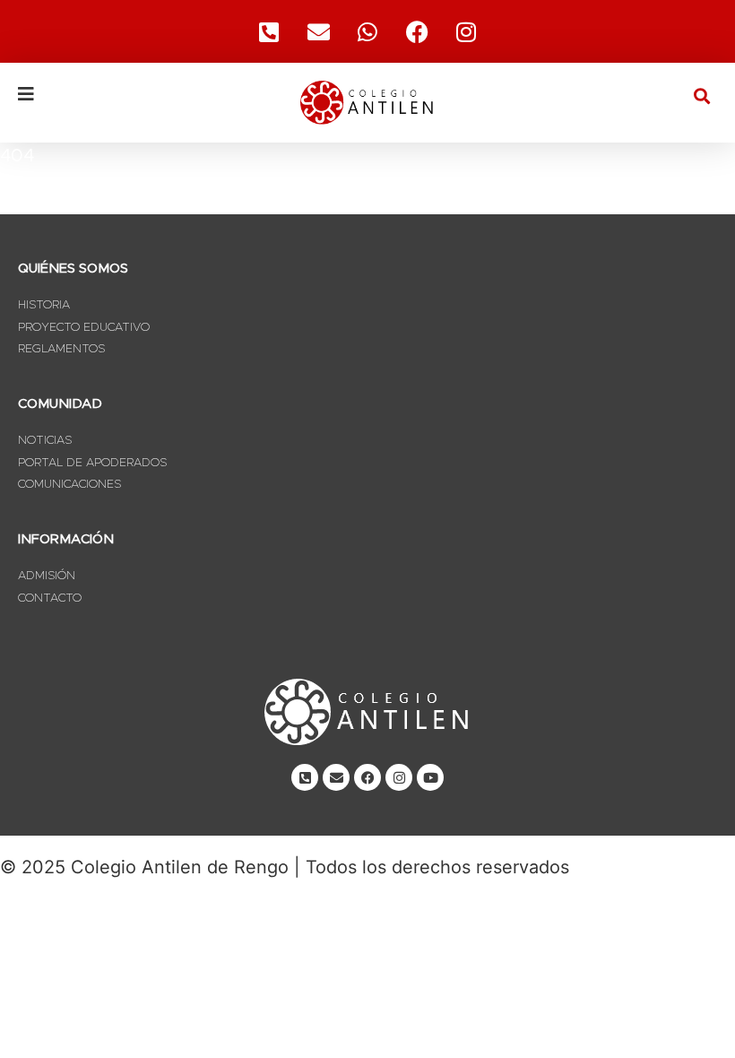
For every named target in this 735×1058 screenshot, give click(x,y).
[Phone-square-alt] (268, 31)
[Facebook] (416, 31)
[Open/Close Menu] (134, 94)
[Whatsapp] (367, 31)
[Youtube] (430, 777)
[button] (702, 95)
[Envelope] (336, 777)
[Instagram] (466, 31)
